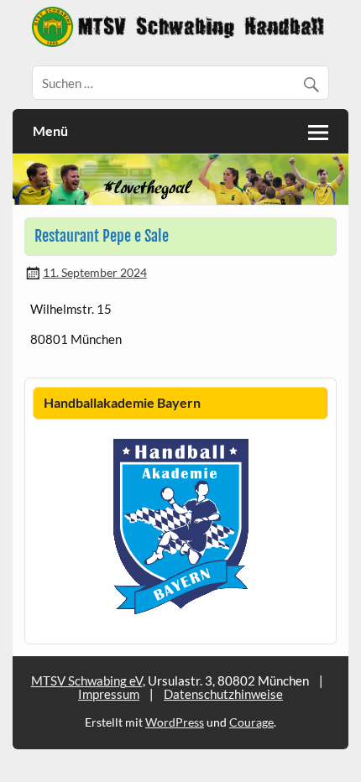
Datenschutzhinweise (223, 693)
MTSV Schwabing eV (87, 680)
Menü (50, 130)
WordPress (174, 722)
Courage (251, 722)
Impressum (108, 693)
